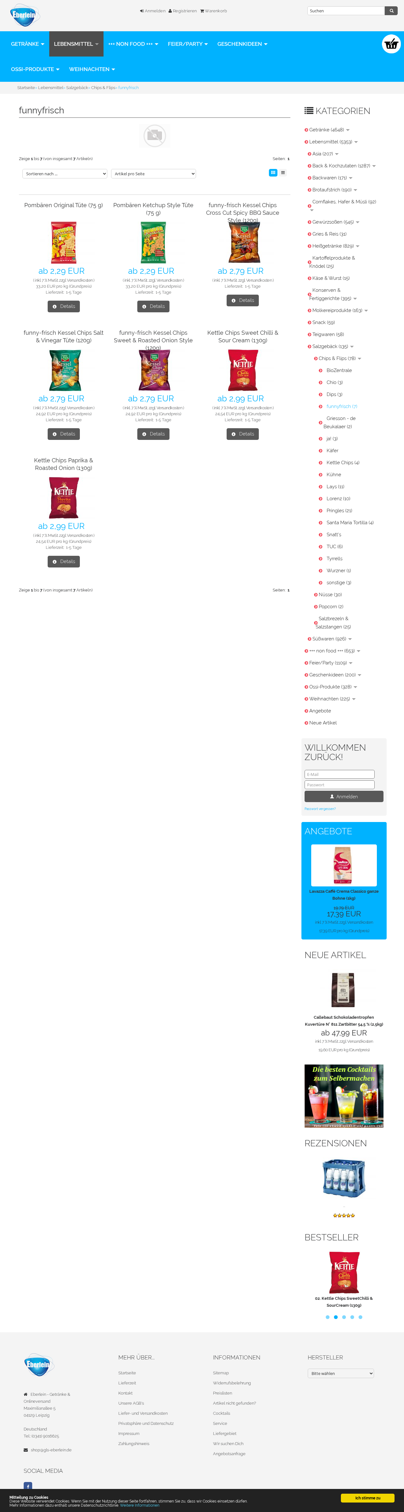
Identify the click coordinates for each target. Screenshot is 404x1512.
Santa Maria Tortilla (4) (350, 522)
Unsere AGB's (131, 1403)
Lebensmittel (74, 44)
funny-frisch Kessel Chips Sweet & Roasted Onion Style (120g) (153, 340)
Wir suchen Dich (228, 1443)
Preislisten (222, 1393)
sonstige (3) (339, 582)
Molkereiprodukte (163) (338, 310)
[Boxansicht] (273, 173)
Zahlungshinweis (133, 1443)
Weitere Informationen (139, 1505)
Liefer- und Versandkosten (143, 1413)
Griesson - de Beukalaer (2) (340, 422)
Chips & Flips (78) (338, 358)
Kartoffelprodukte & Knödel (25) (332, 262)
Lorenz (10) (338, 498)
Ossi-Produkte (33, 69)
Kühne (334, 474)
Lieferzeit (127, 1383)
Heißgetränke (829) (333, 246)
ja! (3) (332, 438)
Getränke (25, 44)
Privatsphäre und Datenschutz (146, 1423)
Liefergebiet (224, 1433)
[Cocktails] (344, 1095)
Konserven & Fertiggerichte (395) (331, 294)
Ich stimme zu (367, 1498)
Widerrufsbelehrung (232, 1383)
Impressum (129, 1433)
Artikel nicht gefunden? (234, 1403)
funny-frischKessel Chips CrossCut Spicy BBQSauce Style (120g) (346, 1260)
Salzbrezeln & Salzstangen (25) (333, 623)
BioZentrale (339, 370)
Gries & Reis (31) (329, 234)
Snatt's (334, 534)
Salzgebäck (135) (330, 346)
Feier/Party (186, 44)
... (344, 1205)
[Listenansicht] (283, 173)
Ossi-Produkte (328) (331, 687)
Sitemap (221, 1373)
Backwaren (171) (330, 178)
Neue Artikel (323, 723)
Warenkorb (215, 11)
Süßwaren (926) (330, 639)
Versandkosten (80, 280)
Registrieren (184, 11)
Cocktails (221, 1413)
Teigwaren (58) (328, 334)
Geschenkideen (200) (333, 675)
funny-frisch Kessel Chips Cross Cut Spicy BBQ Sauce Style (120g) (242, 213)
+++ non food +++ (131, 44)
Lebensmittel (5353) (331, 142)
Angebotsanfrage (229, 1453)
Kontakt (125, 1393)
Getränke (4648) (327, 130)
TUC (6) (335, 546)
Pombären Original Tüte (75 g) (63, 205)
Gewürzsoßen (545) (333, 222)
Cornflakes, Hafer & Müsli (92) (344, 202)
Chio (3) (335, 382)
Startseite (127, 1373)
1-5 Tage (74, 292)
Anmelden (154, 11)
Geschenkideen (240, 44)
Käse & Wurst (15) (331, 278)
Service (220, 1423)
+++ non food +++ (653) (332, 651)
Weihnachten (90, 69)
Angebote (320, 711)
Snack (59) (323, 322)
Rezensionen (336, 1143)
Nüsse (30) (330, 594)
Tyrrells (334, 558)
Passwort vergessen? (320, 809)
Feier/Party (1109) (328, 663)
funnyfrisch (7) (342, 406)
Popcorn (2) (331, 606)
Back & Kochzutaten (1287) (341, 166)
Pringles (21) (339, 510)
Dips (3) (334, 394)
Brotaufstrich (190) (332, 190)
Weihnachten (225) (330, 699)
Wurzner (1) (339, 570)
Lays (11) (335, 486)
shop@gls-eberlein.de (51, 1450)
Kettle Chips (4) (343, 462)
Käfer (332, 450)
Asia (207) (323, 154)
